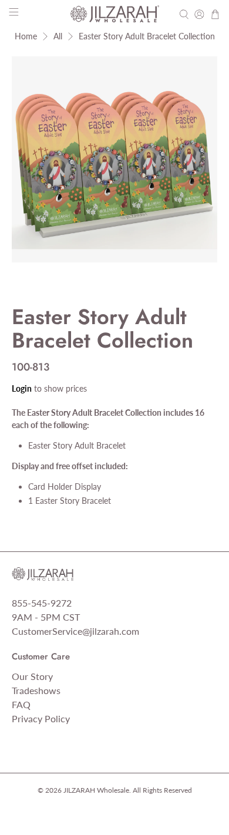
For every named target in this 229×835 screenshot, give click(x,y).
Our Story (32, 676)
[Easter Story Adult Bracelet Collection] (115, 159)
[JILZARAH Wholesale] (115, 14)
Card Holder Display (64, 486)
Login (22, 388)
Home (26, 36)
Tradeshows (36, 690)
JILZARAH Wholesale (96, 790)
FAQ (21, 704)
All (57, 36)
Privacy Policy (41, 718)
